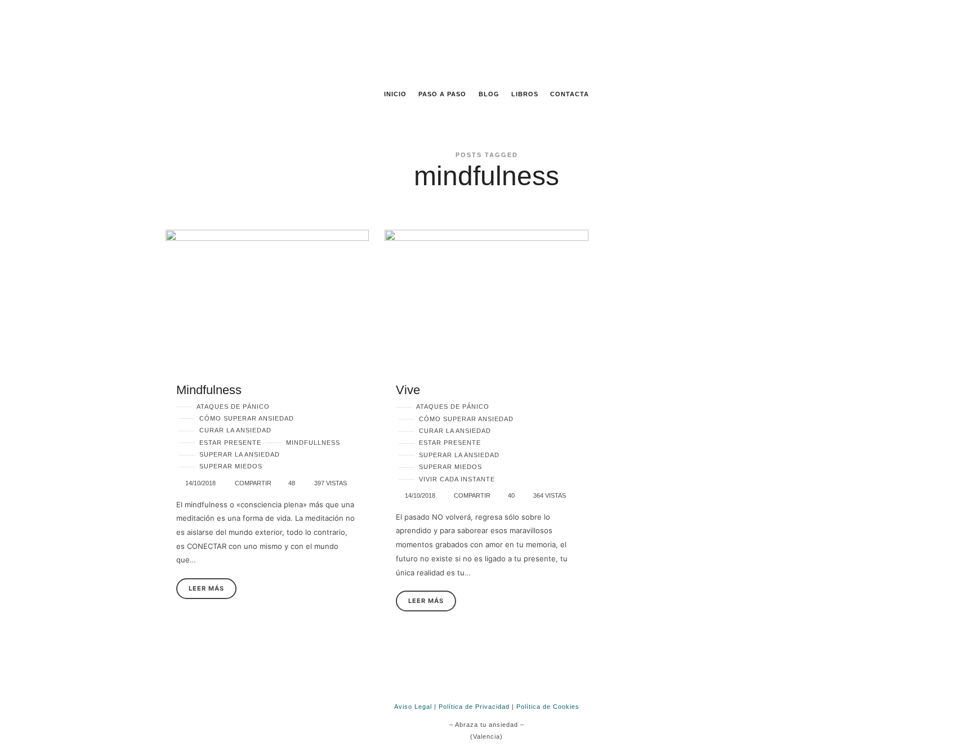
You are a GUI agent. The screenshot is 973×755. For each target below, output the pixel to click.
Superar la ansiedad (239, 454)
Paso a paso (442, 94)
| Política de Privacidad (472, 706)
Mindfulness (209, 390)
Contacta (569, 94)
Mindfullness (313, 442)
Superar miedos (230, 466)
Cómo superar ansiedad (246, 418)
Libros (524, 94)
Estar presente (230, 442)
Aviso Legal (413, 706)
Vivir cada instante (457, 479)
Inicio (395, 94)
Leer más (206, 588)
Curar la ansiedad (235, 430)
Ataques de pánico (233, 406)
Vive (408, 390)
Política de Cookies (547, 706)
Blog (489, 94)
